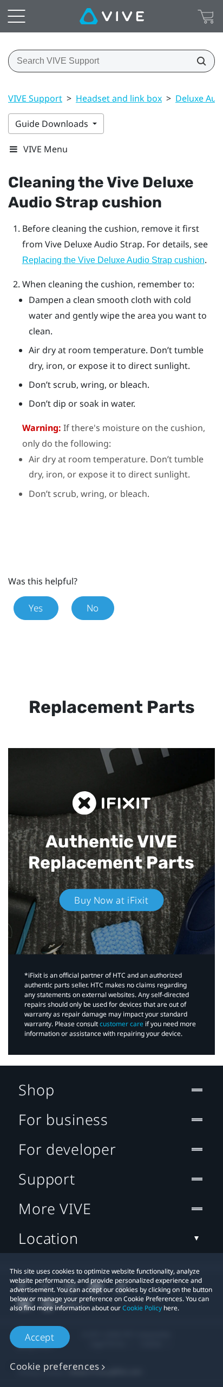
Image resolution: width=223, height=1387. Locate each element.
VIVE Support (35, 98)
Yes (36, 608)
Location (48, 1238)
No (93, 608)
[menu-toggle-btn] (16, 16)
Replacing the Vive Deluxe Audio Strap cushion (113, 260)
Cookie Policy (142, 1307)
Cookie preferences (55, 1366)
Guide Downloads (52, 124)
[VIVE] (112, 16)
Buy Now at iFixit (111, 900)
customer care (121, 1023)
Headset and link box (119, 98)
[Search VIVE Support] (198, 61)
